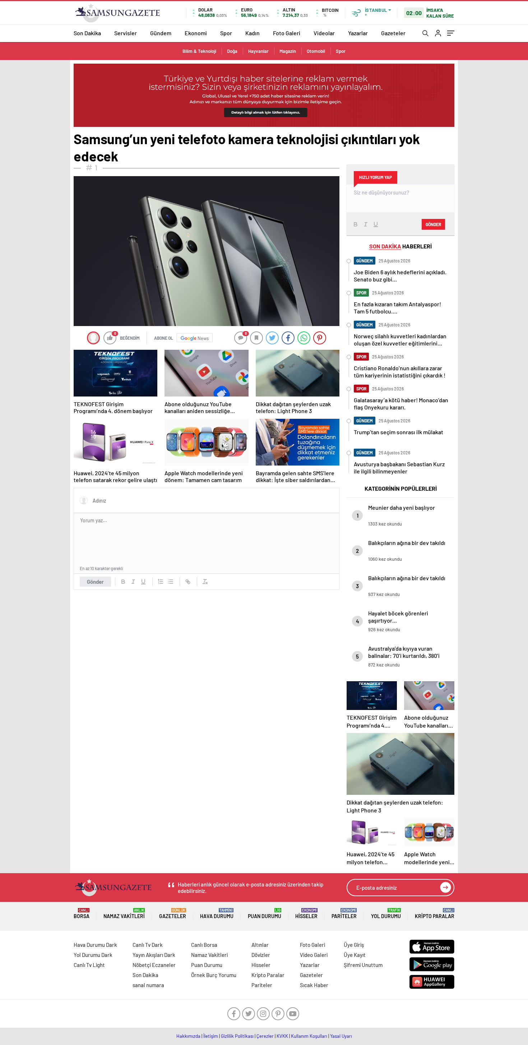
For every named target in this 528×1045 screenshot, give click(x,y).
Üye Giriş (354, 944)
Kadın (252, 32)
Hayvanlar (258, 51)
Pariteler (344, 913)
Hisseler (306, 913)
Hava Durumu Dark (95, 944)
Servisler (125, 32)
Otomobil (316, 51)
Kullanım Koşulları (309, 1036)
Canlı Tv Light (89, 965)
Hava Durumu (216, 913)
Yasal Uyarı (341, 1036)
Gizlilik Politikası (237, 1036)
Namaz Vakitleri (124, 913)
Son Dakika (87, 32)
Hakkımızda (188, 1036)
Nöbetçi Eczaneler (154, 965)
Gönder (95, 581)
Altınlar (260, 944)
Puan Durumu (264, 913)
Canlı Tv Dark (148, 944)
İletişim (210, 1036)
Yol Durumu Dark (93, 955)
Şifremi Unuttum (363, 965)
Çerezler (265, 1036)
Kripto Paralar (434, 913)
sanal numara (148, 985)
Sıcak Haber (314, 985)
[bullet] (171, 581)
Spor (226, 32)
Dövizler (260, 955)
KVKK (282, 1036)
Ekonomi (196, 32)
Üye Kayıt (355, 955)
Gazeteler (393, 32)
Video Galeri (314, 955)
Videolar (324, 32)
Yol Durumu (386, 913)
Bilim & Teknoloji (199, 51)
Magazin (287, 51)
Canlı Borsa (204, 944)
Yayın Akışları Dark (154, 955)
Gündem (160, 32)
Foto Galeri (286, 32)
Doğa (232, 51)
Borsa (81, 913)
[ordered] (161, 581)
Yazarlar (358, 32)
